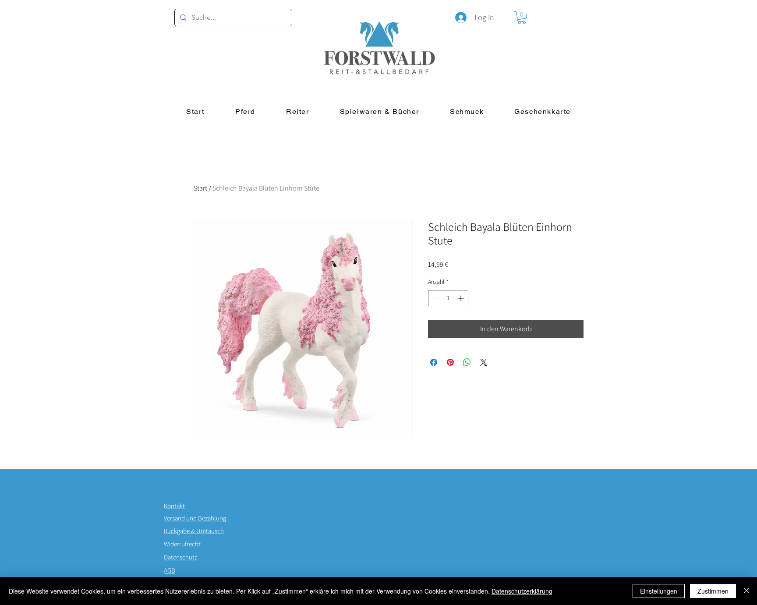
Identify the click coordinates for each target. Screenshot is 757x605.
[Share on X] (483, 362)
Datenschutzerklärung (522, 591)
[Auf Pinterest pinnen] (450, 362)
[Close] (746, 591)
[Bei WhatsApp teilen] (467, 362)
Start (200, 188)
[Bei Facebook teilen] (433, 362)
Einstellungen (658, 591)
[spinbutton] (448, 298)
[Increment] (461, 298)
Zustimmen (713, 591)
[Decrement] (434, 298)
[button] (521, 17)
